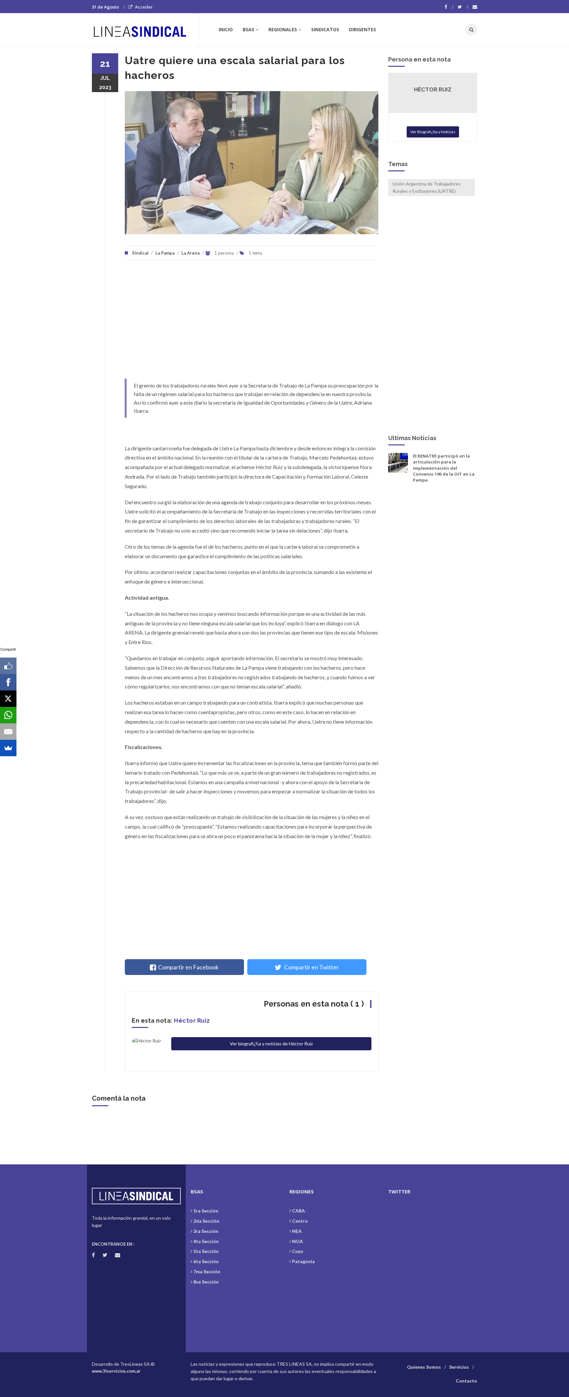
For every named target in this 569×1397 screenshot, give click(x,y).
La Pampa (165, 253)
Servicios (459, 1367)
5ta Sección (206, 1251)
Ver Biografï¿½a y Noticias (432, 131)
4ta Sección (206, 1241)
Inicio (226, 29)
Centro (300, 1221)
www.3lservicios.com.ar (116, 1371)
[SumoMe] (8, 748)
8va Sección (206, 1282)
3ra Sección (205, 1231)
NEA (297, 1231)
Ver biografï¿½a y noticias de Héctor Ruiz (271, 1043)
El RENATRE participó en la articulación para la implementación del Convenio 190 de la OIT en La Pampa (443, 468)
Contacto (466, 1381)
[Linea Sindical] (145, 29)
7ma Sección (206, 1271)
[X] (8, 698)
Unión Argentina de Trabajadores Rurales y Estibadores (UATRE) (427, 187)
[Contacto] (475, 7)
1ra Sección (205, 1210)
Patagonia (303, 1261)
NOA (297, 1241)
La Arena (190, 253)
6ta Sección (206, 1261)
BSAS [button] (248, 29)
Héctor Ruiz (192, 1020)
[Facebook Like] (8, 666)
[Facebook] (449, 7)
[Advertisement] (251, 323)
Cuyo (297, 1251)
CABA (298, 1210)
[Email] (8, 731)
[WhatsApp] (8, 715)
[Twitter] (463, 7)
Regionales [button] (282, 29)
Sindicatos (325, 29)
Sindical (140, 253)
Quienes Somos (424, 1367)
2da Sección (206, 1221)
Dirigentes (362, 29)
